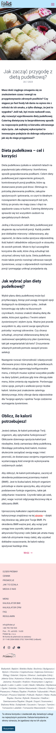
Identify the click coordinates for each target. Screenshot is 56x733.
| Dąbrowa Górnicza (43, 672)
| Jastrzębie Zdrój (43, 675)
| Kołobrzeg (36, 678)
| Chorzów (14, 672)
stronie (39, 515)
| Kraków (25, 681)
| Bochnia (37, 668)
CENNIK (6, 576)
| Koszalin (16, 681)
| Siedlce (44, 698)
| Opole (4, 688)
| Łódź (24, 685)
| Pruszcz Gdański (16, 695)
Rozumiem (8, 728)
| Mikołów (40, 685)
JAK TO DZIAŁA (10, 584)
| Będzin (14, 668)
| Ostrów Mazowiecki (26, 688)
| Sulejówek (20, 704)
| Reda (46, 695)
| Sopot (36, 701)
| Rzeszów (34, 698)
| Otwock (41, 688)
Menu (6, 598)
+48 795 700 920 (10, 628)
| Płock (51, 691)
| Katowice (18, 678)
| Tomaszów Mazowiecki (33, 708)
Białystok (5, 668)
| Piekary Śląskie (18, 691)
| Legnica (47, 681)
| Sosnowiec (46, 701)
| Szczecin (31, 704)
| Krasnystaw (36, 681)
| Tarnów (49, 704)
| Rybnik (25, 698)
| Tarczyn (40, 704)
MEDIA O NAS (9, 589)
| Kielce (27, 678)
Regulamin (9, 616)
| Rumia (17, 698)
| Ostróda (11, 688)
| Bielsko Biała (25, 668)
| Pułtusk (29, 695)
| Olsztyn (50, 688)
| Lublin (17, 685)
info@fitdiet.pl (9, 625)
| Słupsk (28, 701)
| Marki (31, 685)
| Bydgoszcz (48, 668)
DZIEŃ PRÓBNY (10, 571)
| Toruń (49, 708)
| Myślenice (50, 685)
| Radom (38, 695)
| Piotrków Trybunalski (37, 691)
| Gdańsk (13, 675)
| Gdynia (22, 675)
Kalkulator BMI (11, 603)
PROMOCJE (8, 580)
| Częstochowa (26, 672)
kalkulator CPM (12, 607)
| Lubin (10, 685)
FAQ (5, 612)
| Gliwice (30, 675)
